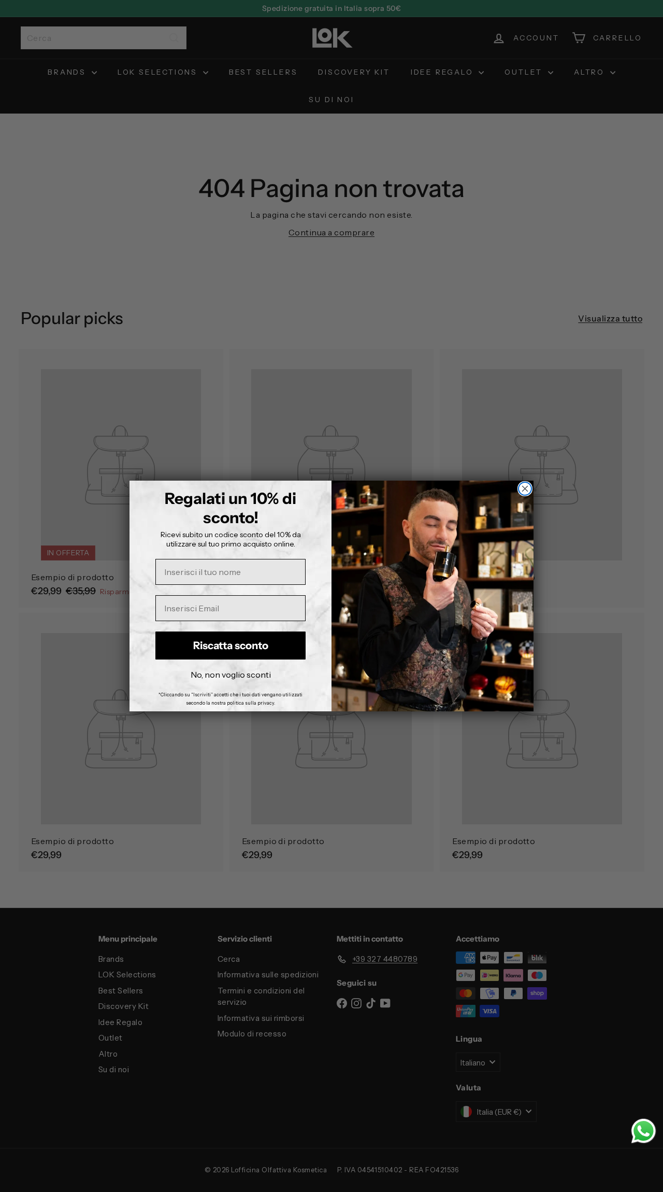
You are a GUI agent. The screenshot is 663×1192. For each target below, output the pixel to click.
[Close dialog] (524, 488)
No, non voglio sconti (231, 674)
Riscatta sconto (230, 645)
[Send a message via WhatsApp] (643, 1131)
